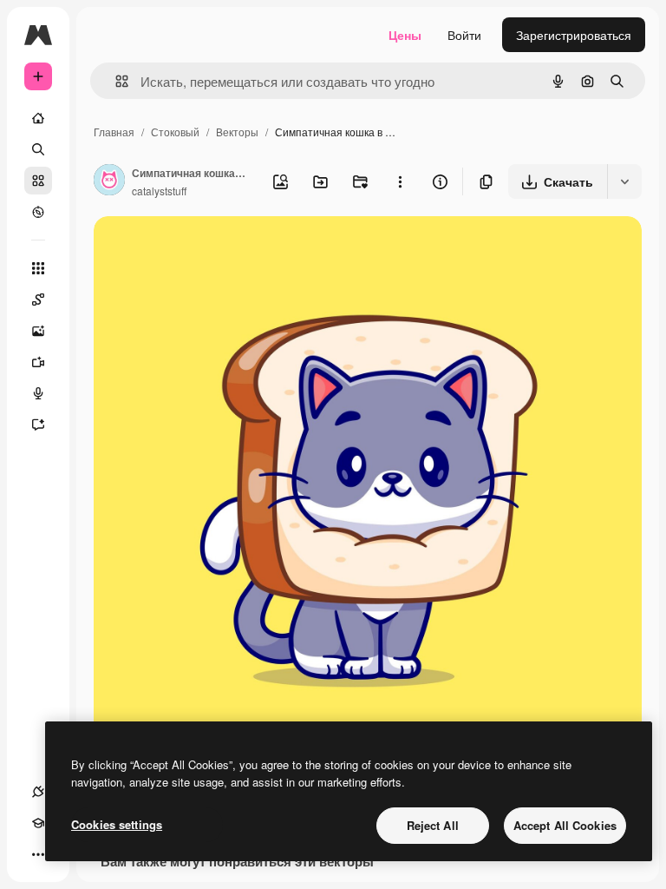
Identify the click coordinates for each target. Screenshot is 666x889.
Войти (464, 34)
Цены (404, 34)
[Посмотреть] (38, 212)
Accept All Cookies (565, 825)
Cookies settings (116, 824)
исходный (209, 249)
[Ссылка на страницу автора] (109, 181)
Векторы (237, 131)
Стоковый (175, 131)
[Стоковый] (38, 180)
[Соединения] (38, 792)
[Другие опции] (399, 181)
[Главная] (38, 118)
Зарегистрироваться (573, 34)
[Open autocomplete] (115, 81)
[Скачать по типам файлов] (624, 181)
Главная (114, 131)
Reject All (433, 825)
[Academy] (38, 823)
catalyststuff (159, 190)
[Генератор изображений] (38, 331)
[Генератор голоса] (38, 393)
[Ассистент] (38, 424)
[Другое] (38, 854)
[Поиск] (38, 149)
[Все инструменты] (38, 268)
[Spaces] (38, 299)
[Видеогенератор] (38, 362)
